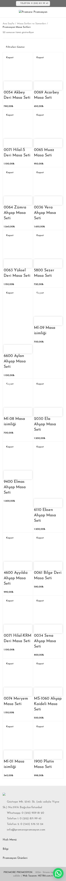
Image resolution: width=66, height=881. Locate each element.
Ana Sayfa (8, 23)
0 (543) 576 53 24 (31, 824)
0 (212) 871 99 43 (30, 818)
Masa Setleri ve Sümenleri (31, 23)
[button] (58, 873)
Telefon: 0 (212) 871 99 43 (34, 3)
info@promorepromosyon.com (26, 829)
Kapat (10, 57)
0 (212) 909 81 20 (33, 813)
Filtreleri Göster (15, 47)
